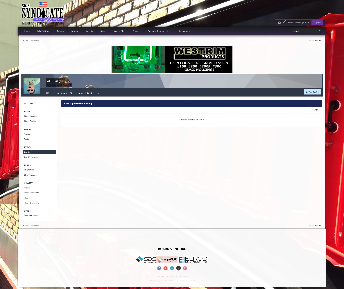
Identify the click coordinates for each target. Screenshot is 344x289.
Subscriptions (185, 31)
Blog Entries (29, 170)
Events (27, 152)
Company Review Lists (158, 31)
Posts (26, 139)
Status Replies (30, 121)
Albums (27, 198)
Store (103, 31)
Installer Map (119, 31)
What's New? (43, 31)
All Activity (28, 103)
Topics (27, 134)
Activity (89, 31)
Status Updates (308, 31)
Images (27, 188)
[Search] (319, 31)
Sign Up (317, 23)
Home (27, 31)
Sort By (315, 110)
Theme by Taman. (187, 280)
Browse (75, 31)
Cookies (184, 276)
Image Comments (31, 193)
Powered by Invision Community (163, 280)
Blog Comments (30, 175)
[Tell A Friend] (279, 22)
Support (136, 31)
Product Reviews (31, 216)
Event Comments (31, 157)
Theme (159, 276)
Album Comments (31, 203)
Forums (60, 31)
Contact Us (172, 276)
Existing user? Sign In (297, 23)
